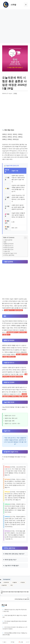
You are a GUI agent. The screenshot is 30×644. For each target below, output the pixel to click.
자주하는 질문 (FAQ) (9, 255)
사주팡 (13, 5)
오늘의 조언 (7, 251)
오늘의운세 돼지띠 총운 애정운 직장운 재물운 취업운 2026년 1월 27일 (15, 592)
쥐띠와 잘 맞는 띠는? (10, 559)
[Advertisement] (15, 26)
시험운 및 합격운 (8, 240)
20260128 (6, 582)
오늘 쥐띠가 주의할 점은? (12, 565)
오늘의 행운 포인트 (8, 249)
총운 (5, 241)
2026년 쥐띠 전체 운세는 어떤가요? (14, 554)
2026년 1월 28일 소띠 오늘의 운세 (22, 599)
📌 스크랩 (21, 642)
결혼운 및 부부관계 (8, 243)
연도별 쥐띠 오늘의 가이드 (10, 253)
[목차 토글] (24, 237)
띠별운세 (15, 582)
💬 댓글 (12, 642)
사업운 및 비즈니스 (8, 245)
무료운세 (23, 582)
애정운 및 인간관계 (8, 247)
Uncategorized (6, 579)
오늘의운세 (4, 585)
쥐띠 (12, 585)
